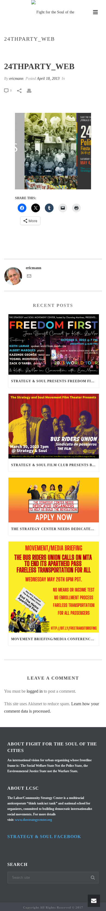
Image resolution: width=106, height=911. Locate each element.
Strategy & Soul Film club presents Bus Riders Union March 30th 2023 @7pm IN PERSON (55, 465)
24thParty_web (44, 50)
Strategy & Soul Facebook (44, 836)
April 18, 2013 (48, 79)
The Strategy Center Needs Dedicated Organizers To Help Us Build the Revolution (55, 529)
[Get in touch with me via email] (29, 277)
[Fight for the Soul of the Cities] (53, 12)
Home (22, 50)
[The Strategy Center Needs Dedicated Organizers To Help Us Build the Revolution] (53, 500)
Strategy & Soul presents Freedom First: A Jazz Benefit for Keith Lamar (55, 381)
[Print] (32, 90)
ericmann (16, 79)
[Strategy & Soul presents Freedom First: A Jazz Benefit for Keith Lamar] (53, 344)
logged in (35, 691)
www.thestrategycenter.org (33, 820)
